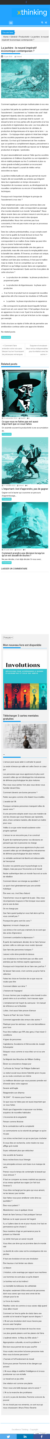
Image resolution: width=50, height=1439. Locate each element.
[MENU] (11, 23)
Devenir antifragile (10, 1088)
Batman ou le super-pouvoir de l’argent (19, 1219)
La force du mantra (11, 1301)
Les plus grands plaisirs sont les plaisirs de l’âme (23, 1333)
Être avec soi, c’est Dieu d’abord (16, 893)
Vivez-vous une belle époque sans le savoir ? (22, 1388)
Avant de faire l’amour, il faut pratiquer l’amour (22, 1214)
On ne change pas (10, 908)
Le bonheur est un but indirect (15, 1281)
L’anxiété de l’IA (9, 801)
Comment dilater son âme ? (15, 986)
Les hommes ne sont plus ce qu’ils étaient (21, 1277)
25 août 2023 (9, 550)
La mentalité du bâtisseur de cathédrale (19, 1286)
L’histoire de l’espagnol (12, 991)
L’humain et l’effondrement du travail (18, 1359)
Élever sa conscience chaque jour (17, 1064)
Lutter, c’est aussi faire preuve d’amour (19, 1010)
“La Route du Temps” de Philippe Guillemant (21, 1068)
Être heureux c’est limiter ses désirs (18, 1263)
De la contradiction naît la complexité (19, 1126)
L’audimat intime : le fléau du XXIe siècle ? (20, 1338)
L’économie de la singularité (15, 1117)
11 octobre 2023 (10, 485)
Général (14, 37)
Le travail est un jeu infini (13, 1379)
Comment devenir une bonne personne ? (20, 792)
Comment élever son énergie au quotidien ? (21, 881)
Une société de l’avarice (13, 1155)
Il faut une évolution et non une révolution (21, 1259)
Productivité (24, 37)
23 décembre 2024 (11, 418)
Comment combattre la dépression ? (18, 937)
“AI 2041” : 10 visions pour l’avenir (17, 1097)
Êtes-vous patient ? (11, 1205)
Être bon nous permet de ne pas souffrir (20, 1347)
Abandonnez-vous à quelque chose (18, 1210)
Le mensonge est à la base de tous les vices (22, 1329)
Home (5, 37)
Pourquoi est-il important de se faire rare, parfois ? (24, 966)
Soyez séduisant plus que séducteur (18, 1150)
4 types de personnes (12, 1039)
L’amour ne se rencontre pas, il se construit (21, 835)
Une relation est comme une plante (18, 1383)
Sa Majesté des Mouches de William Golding (21, 1059)
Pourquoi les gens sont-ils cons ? (17, 921)
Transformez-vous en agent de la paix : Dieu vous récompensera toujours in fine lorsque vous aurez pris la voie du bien (24, 901)
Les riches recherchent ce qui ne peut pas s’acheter (25, 1138)
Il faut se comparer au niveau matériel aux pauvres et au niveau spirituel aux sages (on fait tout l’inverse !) (24, 1182)
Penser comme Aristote (13, 1121)
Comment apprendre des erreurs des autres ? (22, 1020)
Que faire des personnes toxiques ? (18, 950)
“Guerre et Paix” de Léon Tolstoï (16, 1015)
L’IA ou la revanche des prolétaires (17, 1392)
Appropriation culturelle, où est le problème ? (22, 1342)
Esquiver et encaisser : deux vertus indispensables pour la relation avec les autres (37, 350)
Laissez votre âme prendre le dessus (18, 954)
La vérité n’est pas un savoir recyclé (18, 1239)
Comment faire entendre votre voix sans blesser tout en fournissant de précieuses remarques (13, 350)
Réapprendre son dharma (13, 1093)
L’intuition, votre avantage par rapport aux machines (25, 1272)
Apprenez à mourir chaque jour (16, 925)
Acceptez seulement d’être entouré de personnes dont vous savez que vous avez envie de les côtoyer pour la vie (24, 1293)
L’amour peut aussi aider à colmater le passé (22, 762)
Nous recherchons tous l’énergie (17, 1159)
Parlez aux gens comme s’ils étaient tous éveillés (23, 797)
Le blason (7, 1268)
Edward (19, 57)
